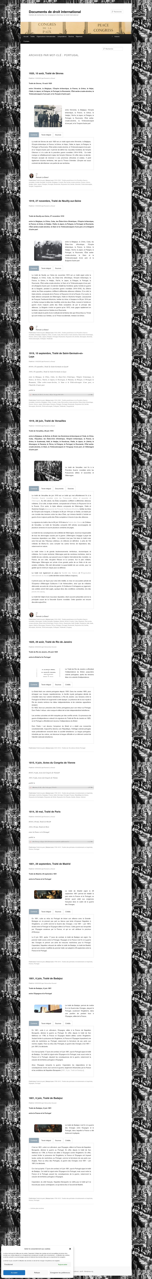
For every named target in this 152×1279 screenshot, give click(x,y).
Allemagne (38, 621)
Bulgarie (44, 335)
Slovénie (78, 184)
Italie (35, 184)
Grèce (88, 182)
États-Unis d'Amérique (85, 335)
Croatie (60, 182)
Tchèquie (43, 339)
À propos (26, 41)
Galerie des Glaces (75, 522)
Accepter (14, 1273)
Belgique (55, 182)
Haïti (72, 623)
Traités (32, 36)
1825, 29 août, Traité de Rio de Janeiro (50, 641)
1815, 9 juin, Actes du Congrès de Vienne (52, 762)
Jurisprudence (61, 36)
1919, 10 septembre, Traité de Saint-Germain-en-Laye (56, 354)
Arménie (49, 182)
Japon (39, 184)
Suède (73, 797)
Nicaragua (46, 404)
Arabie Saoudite (40, 182)
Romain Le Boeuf (49, 78)
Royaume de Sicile (50, 797)
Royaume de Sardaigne (36, 797)
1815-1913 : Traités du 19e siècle (64, 748)
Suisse (78, 797)
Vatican (83, 797)
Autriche (38, 402)
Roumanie (57, 184)
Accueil (26, 36)
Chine (49, 335)
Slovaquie (83, 337)
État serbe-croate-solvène (72, 182)
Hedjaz (31, 184)
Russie (68, 797)
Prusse (72, 795)
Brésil (67, 621)
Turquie (31, 186)
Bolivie (62, 621)
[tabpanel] (61, 152)
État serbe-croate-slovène (69, 335)
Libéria (35, 625)
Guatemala (67, 623)
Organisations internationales (46, 36)
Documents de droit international (55, 11)
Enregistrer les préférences (60, 1273)
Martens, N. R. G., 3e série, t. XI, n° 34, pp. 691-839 (63, 395)
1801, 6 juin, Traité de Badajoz (46, 978)
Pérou (53, 625)
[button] (70, 1249)
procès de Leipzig (38, 591)
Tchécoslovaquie (86, 184)
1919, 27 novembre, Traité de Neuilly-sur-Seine (55, 200)
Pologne (44, 184)
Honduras (83, 623)
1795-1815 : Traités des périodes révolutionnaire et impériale (73, 793)
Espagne (45, 795)
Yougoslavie (38, 186)
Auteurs (117, 36)
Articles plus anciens (36, 1208)
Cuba (59, 335)
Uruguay (69, 627)
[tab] (34, 134)
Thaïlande (50, 339)
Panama (53, 404)
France (83, 182)
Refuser (37, 1273)
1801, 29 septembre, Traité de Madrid (49, 863)
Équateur (81, 621)
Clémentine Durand (50, 647)
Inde (88, 623)
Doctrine (71, 36)
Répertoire (79, 36)
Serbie (72, 184)
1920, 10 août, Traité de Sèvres (46, 73)
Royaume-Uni (65, 184)
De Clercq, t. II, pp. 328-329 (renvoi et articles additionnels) (63, 842)
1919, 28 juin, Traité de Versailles (47, 420)
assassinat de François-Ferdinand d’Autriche (62, 509)
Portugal (50, 184)
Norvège (60, 795)
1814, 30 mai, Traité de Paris (45, 811)
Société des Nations (70, 573)
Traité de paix (40, 180)
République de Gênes (81, 795)
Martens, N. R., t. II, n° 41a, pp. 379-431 (63, 787)
